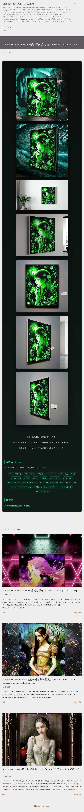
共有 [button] (77, 516)
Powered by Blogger (43, 806)
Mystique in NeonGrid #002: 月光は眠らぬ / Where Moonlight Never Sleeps (40, 590)
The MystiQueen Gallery (18, 3)
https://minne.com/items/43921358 (17, 505)
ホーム (6, 30)
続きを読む (78, 612)
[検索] (75, 3)
